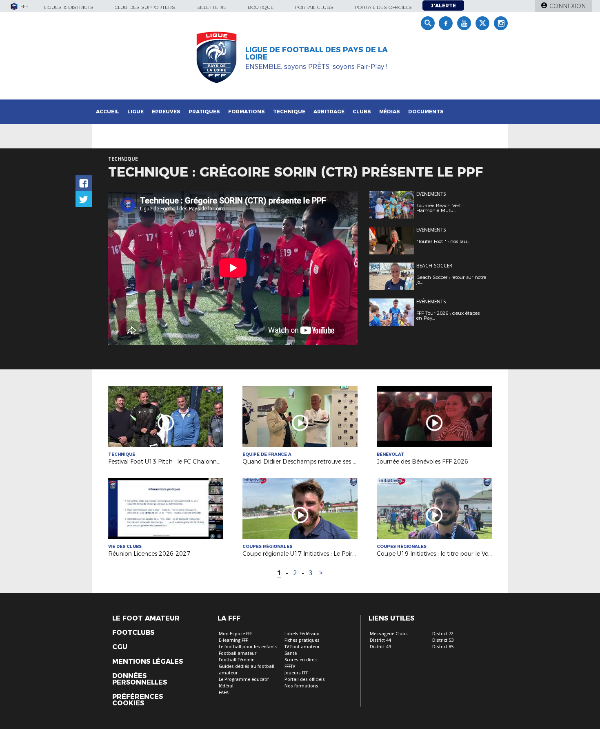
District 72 (442, 633)
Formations (246, 111)
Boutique (261, 7)
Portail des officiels (383, 7)
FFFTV (289, 666)
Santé (290, 653)
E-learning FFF (233, 640)
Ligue (135, 111)
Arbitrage (328, 111)
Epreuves (166, 111)
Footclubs (133, 633)
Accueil (107, 111)
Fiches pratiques (302, 640)
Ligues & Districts (68, 7)
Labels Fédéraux (301, 633)
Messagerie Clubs (389, 633)
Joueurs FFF (296, 673)
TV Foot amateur (302, 646)
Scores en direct (301, 660)
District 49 (380, 646)
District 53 (442, 640)
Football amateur (237, 653)
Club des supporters (145, 7)
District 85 (442, 646)
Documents (426, 111)
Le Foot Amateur (146, 618)
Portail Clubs (314, 7)
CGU (119, 647)
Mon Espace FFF (235, 633)
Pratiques (204, 111)
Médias (389, 111)
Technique (289, 111)
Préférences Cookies (137, 700)
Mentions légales (147, 661)
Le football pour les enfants (248, 646)
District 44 (380, 640)
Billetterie (211, 7)
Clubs (362, 111)
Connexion (567, 6)
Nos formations (301, 686)
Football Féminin (237, 660)
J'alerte (443, 5)
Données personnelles (139, 679)
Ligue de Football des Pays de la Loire (316, 53)
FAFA (224, 692)
